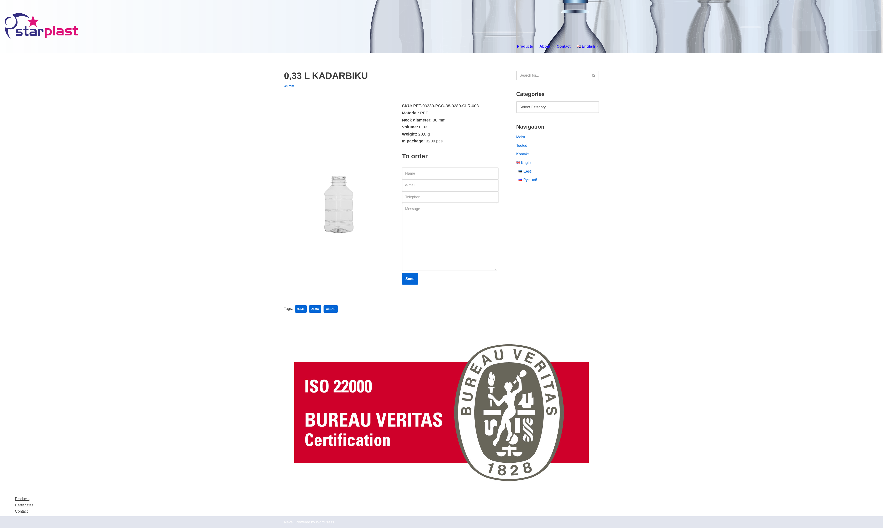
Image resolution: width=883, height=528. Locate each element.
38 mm (289, 86)
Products (525, 46)
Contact (564, 46)
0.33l (300, 309)
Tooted (521, 145)
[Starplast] (41, 26)
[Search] (594, 75)
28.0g (315, 309)
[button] (597, 46)
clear (330, 309)
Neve (288, 522)
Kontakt (522, 154)
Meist (520, 137)
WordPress (325, 522)
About (544, 46)
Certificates (24, 505)
